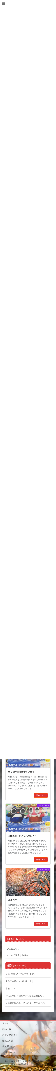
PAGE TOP (51, 1036)
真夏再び (12, 900)
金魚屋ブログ (8, 1046)
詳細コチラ (40, 795)
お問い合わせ (8, 1052)
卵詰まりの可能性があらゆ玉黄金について (26, 995)
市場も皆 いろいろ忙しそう (22, 836)
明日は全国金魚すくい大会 (21, 772)
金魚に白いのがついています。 (20, 974)
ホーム (5, 1023)
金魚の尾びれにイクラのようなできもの (25, 1003)
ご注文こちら (13, 948)
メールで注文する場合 (17, 955)
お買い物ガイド (10, 1035)
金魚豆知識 (7, 1040)
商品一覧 (6, 1029)
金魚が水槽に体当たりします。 (20, 981)
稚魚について (12, 988)
